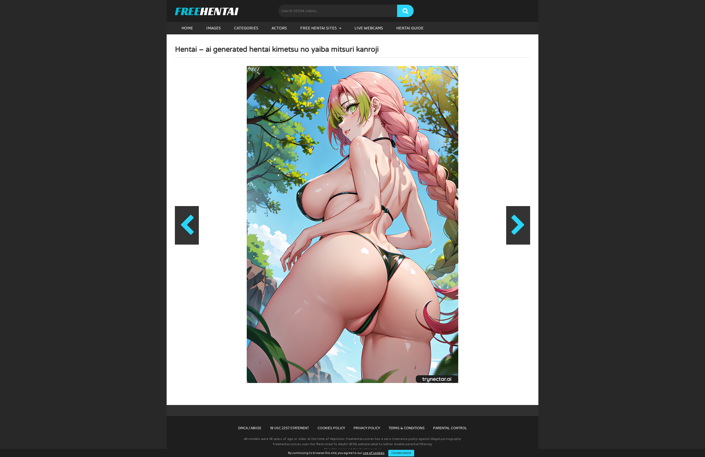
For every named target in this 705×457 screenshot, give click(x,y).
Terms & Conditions (407, 428)
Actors (279, 28)
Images (213, 28)
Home (187, 28)
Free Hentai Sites (318, 28)
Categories (246, 28)
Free (206, 11)
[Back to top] (686, 440)
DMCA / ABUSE (249, 428)
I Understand (401, 453)
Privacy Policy (367, 428)
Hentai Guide (410, 28)
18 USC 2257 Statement (289, 428)
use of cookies (373, 453)
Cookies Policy (331, 428)
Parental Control (450, 428)
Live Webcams (368, 28)
